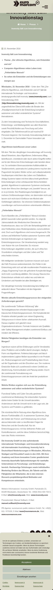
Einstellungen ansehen (26, 576)
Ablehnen (26, 569)
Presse (32, 24)
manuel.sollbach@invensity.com (16, 503)
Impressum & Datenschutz (20, 584)
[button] (49, 535)
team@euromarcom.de (29, 511)
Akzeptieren (26, 562)
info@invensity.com (16, 495)
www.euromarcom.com (11, 514)
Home (23, 24)
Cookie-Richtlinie (6, 584)
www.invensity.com (38, 96)
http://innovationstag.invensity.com (18, 103)
